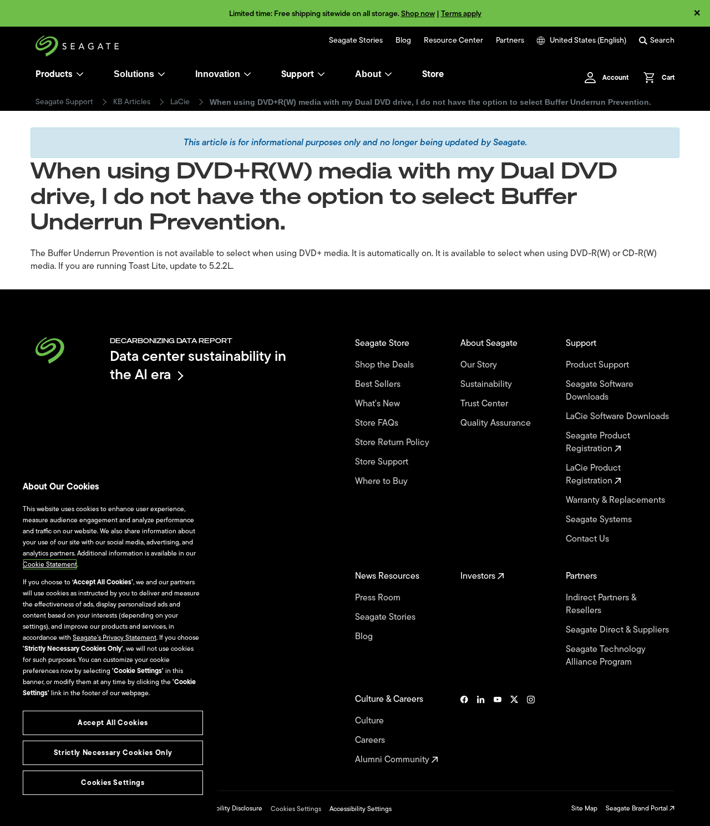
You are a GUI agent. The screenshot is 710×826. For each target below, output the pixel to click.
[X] (514, 729)
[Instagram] (531, 729)
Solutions (134, 74)
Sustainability (487, 384)
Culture (370, 721)
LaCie (180, 102)
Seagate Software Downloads (599, 391)
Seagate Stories (356, 40)
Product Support (598, 365)
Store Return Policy (393, 442)
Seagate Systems (600, 519)
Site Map (584, 808)
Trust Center (485, 403)
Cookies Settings (296, 809)
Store (433, 74)
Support (297, 74)
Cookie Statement (50, 564)
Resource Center (453, 40)
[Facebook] (464, 729)
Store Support (382, 462)
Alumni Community (393, 759)
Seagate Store (383, 343)
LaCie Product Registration (593, 474)
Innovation (217, 74)
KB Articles (131, 102)
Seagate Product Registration (598, 442)
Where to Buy (382, 481)
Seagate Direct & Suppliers (618, 630)
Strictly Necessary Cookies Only (113, 752)
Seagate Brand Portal (638, 808)
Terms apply (461, 13)
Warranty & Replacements (616, 500)
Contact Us (588, 539)
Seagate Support (64, 102)
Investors (479, 576)
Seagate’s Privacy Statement (114, 637)
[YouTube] (497, 729)
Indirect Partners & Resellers (601, 604)
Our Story (479, 365)
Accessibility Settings (360, 808)
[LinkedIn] (481, 729)
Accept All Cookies (113, 722)
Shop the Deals (386, 365)
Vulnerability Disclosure (227, 808)
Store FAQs (377, 423)
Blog (403, 40)
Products (54, 74)
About (368, 74)
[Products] (80, 74)
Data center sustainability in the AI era (198, 365)
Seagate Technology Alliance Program (606, 656)
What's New (378, 403)
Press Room (379, 598)
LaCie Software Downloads (618, 416)
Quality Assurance (496, 423)
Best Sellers (379, 384)
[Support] (321, 74)
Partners (510, 40)
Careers (371, 740)
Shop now (418, 13)
